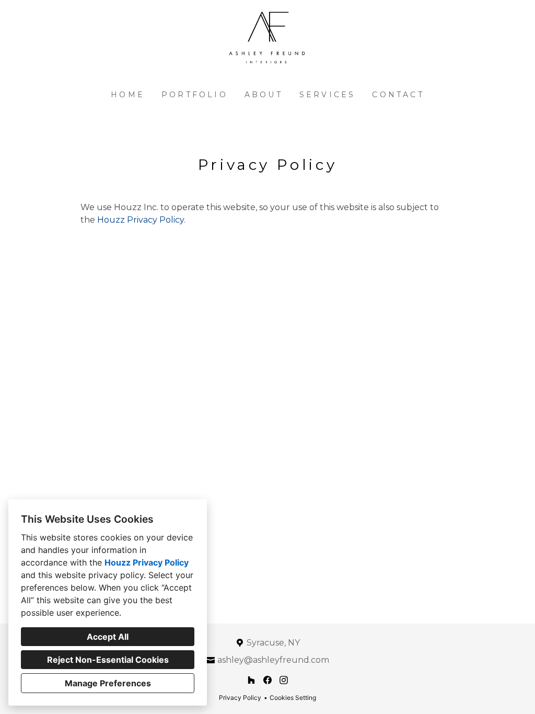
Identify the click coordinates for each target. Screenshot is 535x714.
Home (128, 94)
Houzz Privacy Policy (146, 562)
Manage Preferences (108, 683)
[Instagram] (283, 680)
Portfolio (194, 94)
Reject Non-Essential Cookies (108, 659)
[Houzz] (251, 680)
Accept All (108, 636)
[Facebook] (267, 680)
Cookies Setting (293, 697)
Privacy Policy (240, 697)
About (264, 94)
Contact (398, 94)
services (327, 94)
